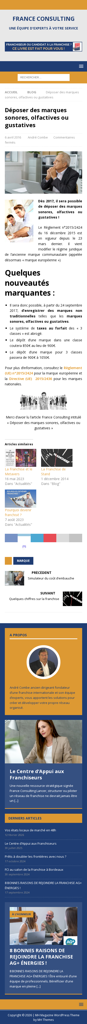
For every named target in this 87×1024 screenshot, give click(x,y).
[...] (16, 800)
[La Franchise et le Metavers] (20, 458)
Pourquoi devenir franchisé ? (18, 512)
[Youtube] (48, 5)
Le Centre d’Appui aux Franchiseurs (37, 774)
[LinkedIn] (29, 5)
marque (23, 561)
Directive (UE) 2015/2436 (30, 378)
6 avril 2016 (13, 137)
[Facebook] (39, 5)
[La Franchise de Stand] (56, 458)
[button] (80, 66)
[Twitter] (57, 5)
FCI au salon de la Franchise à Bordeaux (34, 869)
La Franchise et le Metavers (18, 471)
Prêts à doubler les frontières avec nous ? (35, 856)
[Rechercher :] (44, 77)
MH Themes (45, 1020)
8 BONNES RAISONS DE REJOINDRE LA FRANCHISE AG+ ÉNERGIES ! (41, 956)
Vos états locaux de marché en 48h (30, 830)
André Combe (38, 137)
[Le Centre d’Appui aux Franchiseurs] (43, 741)
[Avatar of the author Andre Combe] (43, 674)
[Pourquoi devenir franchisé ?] (20, 498)
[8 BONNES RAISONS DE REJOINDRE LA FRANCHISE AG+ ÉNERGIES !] (43, 926)
